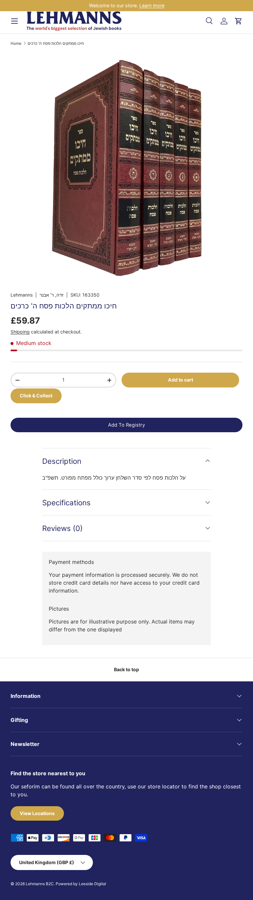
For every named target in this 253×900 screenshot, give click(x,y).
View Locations (37, 813)
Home (16, 43)
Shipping (20, 331)
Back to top (126, 669)
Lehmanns (22, 295)
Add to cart (180, 380)
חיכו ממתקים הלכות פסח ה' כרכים (56, 43)
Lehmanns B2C (40, 883)
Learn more (151, 5)
